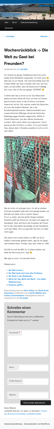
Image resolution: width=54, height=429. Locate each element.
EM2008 (38, 293)
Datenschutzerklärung (29, 22)
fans (44, 293)
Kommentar (14, 332)
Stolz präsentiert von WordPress (37, 424)
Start (6, 22)
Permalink (24, 298)
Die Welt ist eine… (16, 270)
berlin (32, 293)
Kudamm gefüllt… (16, 284)
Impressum (9, 28)
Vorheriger (9, 36)
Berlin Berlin (43, 290)
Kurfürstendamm (17, 295)
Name (11, 367)
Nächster (45, 36)
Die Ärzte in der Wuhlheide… (21, 276)
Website (12, 394)
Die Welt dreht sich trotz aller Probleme (25, 273)
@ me (14, 22)
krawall (7, 295)
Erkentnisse (9, 293)
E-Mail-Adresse (15, 380)
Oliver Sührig (29, 290)
